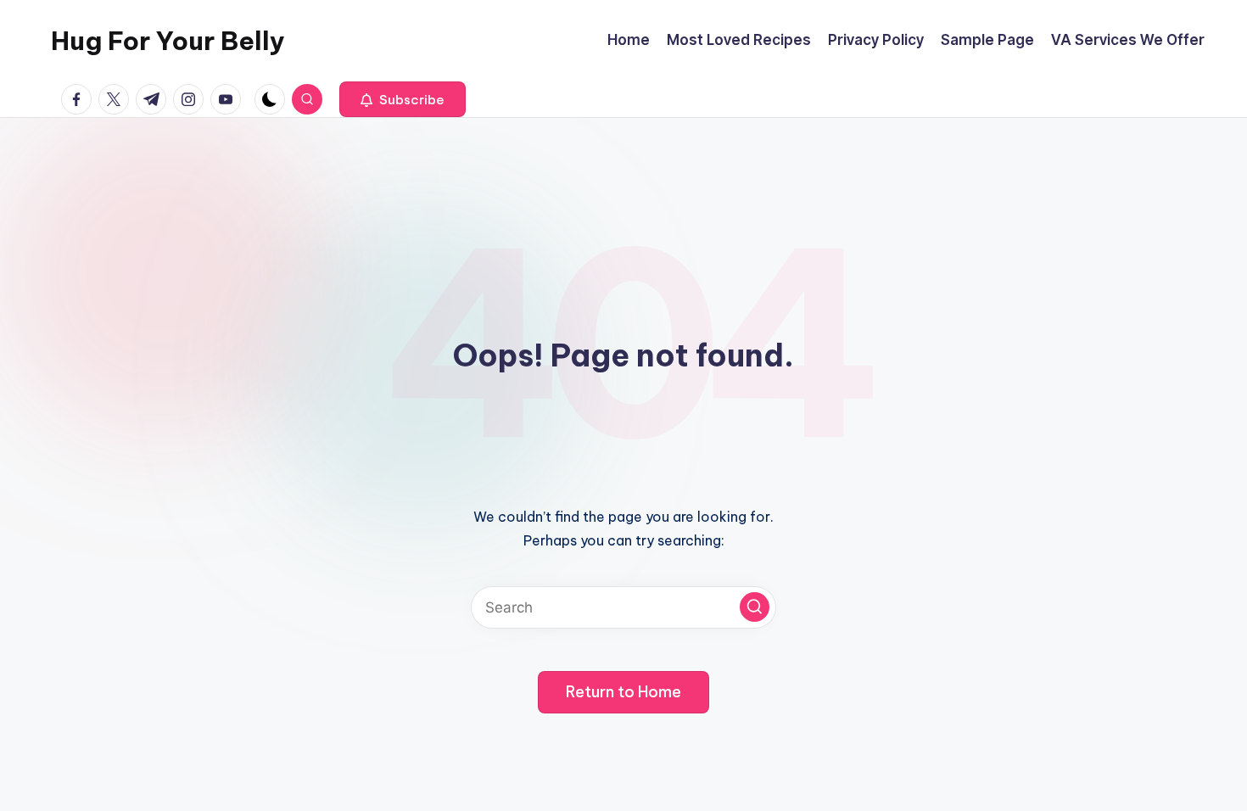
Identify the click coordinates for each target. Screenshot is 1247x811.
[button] (402, 99)
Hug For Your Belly (168, 41)
